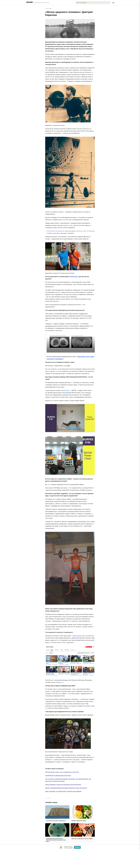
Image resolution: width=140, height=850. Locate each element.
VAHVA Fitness (76, 635)
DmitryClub (74, 276)
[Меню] (113, 3)
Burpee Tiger (65, 390)
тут (49, 484)
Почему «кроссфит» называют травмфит (60, 233)
